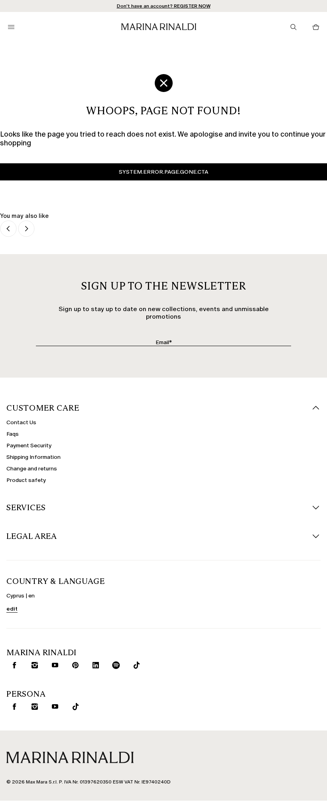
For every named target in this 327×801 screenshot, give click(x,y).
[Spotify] (114, 665)
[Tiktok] (134, 665)
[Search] (293, 27)
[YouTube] (53, 665)
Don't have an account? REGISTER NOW (164, 6)
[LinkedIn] (94, 665)
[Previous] (8, 229)
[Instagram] (33, 665)
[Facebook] (12, 665)
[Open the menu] (11, 27)
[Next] (26, 229)
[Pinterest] (73, 665)
